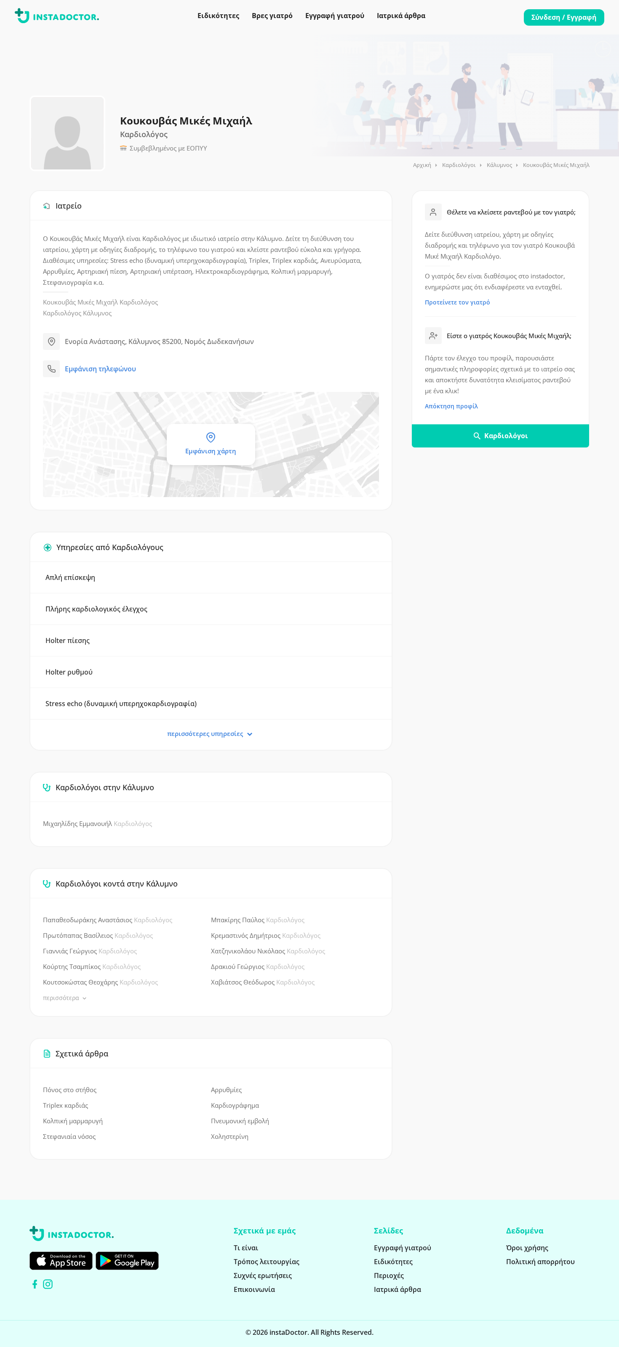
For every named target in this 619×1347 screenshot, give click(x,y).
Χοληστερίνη (229, 1136)
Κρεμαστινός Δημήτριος (265, 935)
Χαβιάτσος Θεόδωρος (263, 982)
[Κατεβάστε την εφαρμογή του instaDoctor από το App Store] (61, 1261)
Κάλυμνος (499, 165)
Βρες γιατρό (272, 15)
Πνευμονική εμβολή (240, 1121)
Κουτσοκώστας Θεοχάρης (100, 982)
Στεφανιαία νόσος (69, 1136)
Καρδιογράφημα (235, 1105)
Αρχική (422, 165)
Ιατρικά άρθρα (401, 15)
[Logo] (57, 17)
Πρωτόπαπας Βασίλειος (98, 935)
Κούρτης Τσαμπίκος (92, 966)
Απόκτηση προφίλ (451, 406)
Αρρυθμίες (226, 1089)
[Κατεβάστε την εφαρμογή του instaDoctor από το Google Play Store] (127, 1261)
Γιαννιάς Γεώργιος (90, 951)
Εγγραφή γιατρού (334, 15)
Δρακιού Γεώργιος (257, 966)
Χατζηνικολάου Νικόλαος (268, 951)
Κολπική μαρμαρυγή (73, 1121)
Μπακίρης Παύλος (257, 920)
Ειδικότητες (218, 15)
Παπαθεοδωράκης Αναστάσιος (107, 920)
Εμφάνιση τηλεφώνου (100, 368)
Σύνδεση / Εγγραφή (564, 17)
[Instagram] (47, 1284)
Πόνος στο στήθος (69, 1089)
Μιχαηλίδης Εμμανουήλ (97, 823)
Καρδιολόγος (139, 302)
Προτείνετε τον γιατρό (457, 302)
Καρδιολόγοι (459, 165)
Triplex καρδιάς (65, 1105)
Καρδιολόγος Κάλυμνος (77, 313)
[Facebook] (34, 1284)
